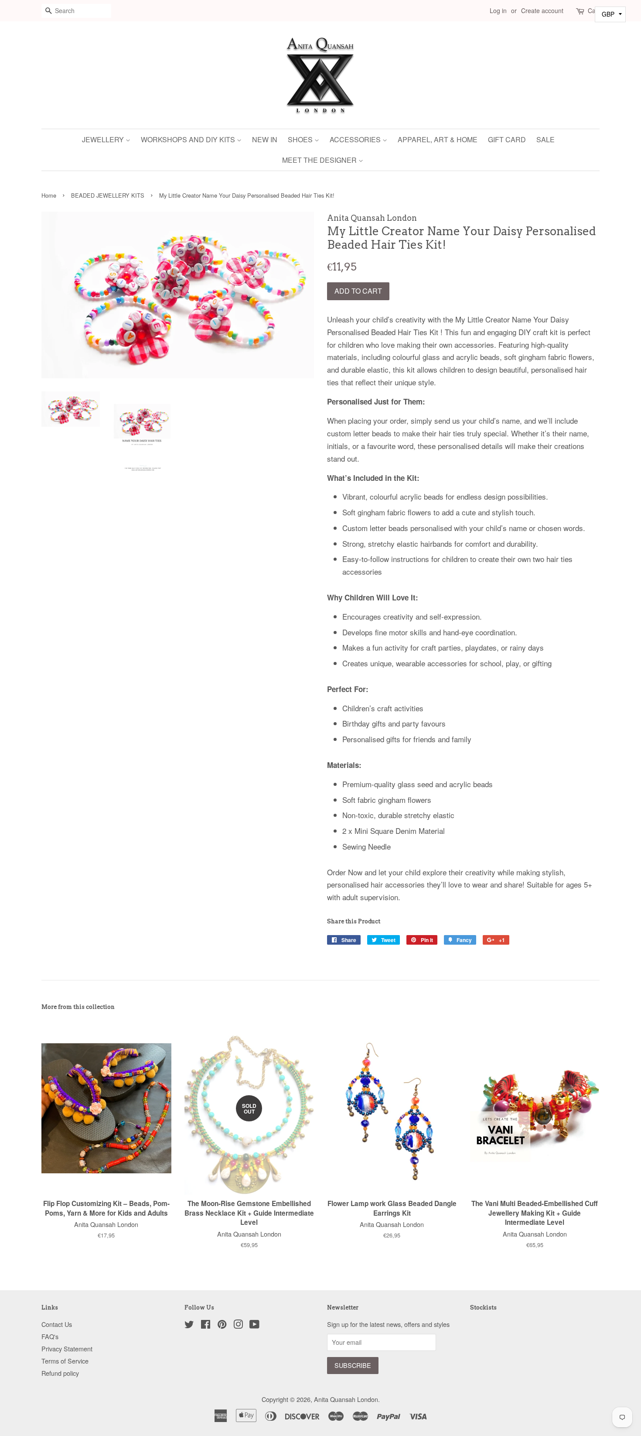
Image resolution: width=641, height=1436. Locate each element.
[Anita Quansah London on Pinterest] (222, 1325)
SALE (545, 139)
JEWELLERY (104, 139)
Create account (542, 10)
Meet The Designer (320, 160)
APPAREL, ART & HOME (437, 139)
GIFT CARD (507, 139)
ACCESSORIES (356, 139)
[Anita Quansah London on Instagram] (238, 1325)
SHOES (301, 139)
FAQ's (49, 1336)
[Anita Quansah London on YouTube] (254, 1325)
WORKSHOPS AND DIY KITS (189, 139)
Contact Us (56, 1324)
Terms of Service (65, 1360)
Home (48, 195)
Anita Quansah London (346, 1399)
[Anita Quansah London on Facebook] (206, 1325)
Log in (498, 10)
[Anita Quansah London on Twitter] (189, 1325)
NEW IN (264, 139)
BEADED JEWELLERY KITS (107, 195)
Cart (594, 10)
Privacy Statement (66, 1348)
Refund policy (60, 1373)
